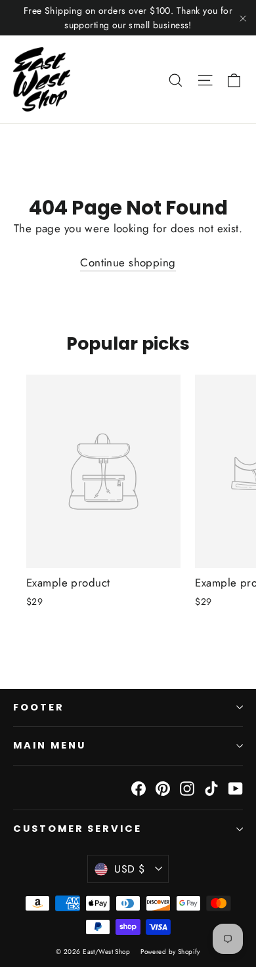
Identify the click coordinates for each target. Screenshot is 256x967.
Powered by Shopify (170, 952)
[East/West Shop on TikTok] (211, 787)
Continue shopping (127, 262)
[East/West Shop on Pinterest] (163, 787)
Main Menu (49, 745)
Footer (38, 707)
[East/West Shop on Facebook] (138, 787)
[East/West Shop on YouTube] (235, 787)
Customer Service (77, 828)
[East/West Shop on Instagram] (187, 787)
